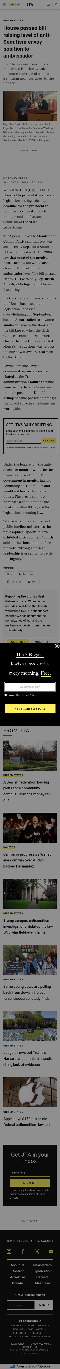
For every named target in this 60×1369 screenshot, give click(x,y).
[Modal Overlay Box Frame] (30, 684)
